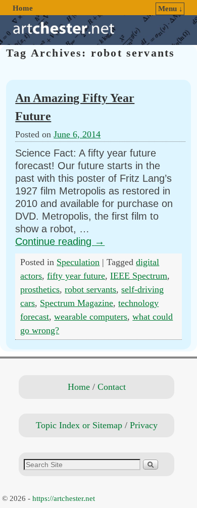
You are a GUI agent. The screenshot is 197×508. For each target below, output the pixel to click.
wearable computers (90, 317)
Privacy (144, 425)
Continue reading (60, 241)
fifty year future (76, 276)
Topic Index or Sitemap (79, 425)
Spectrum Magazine (76, 303)
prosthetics (40, 289)
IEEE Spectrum (138, 276)
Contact (111, 387)
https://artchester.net (63, 498)
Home (23, 8)
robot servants (90, 289)
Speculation (78, 262)
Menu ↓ (170, 9)
